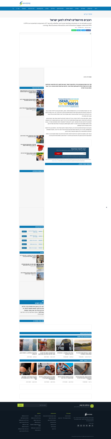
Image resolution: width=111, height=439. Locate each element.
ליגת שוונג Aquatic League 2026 (35, 425)
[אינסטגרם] (78, 425)
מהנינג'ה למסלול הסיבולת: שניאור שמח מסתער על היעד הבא (65, 377)
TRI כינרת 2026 (38, 416)
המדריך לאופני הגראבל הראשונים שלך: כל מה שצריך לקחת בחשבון (28, 273)
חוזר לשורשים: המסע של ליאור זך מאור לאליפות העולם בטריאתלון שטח (46, 353)
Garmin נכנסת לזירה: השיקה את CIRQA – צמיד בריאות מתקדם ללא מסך (29, 378)
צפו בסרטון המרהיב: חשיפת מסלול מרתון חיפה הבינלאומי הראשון (28, 108)
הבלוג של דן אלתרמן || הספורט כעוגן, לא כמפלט (28, 353)
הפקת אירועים (68, 416)
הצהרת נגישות (53, 424)
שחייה (76, 8)
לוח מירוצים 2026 (25, 416)
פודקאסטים (40, 8)
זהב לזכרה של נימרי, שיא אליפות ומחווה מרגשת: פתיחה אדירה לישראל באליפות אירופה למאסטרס (28, 91)
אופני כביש (88, 14)
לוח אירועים (31, 8)
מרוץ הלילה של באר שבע (23, 422)
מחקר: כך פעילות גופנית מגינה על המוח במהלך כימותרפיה (83, 353)
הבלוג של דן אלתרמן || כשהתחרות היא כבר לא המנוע (65, 353)
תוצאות (24, 8)
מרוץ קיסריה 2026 (37, 420)
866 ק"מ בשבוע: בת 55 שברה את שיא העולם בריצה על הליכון (28, 153)
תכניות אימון (60, 8)
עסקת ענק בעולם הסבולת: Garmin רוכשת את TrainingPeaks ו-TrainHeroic (47, 378)
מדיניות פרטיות (53, 422)
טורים (47, 8)
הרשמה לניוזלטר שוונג (52, 420)
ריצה (96, 8)
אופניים (83, 8)
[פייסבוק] (92, 425)
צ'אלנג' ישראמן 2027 (24, 418)
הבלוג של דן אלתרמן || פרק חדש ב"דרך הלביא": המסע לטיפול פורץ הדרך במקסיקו (28, 256)
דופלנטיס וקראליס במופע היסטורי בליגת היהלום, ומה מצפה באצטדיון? (28, 100)
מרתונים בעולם (38, 430)
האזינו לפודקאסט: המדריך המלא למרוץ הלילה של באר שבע (28, 136)
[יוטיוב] (84, 425)
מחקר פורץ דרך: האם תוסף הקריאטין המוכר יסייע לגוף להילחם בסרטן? (29, 264)
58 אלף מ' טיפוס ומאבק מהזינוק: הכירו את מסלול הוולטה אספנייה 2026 (28, 145)
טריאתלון (90, 8)
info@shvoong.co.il (55, 160)
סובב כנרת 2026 (25, 424)
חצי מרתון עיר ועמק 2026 (36, 428)
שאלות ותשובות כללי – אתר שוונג (64, 418)
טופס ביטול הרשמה (52, 418)
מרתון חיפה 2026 (25, 426)
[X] (87, 425)
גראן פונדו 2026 (38, 422)
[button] (88, 30)
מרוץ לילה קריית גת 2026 (36, 418)
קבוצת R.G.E (53, 426)
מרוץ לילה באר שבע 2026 (23, 420)
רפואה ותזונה (69, 8)
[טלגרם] (89, 425)
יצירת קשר (54, 429)
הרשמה (20, 405)
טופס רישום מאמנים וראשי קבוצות (49, 416)
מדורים (53, 8)
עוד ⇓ (17, 8)
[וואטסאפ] (81, 425)
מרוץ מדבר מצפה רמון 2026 (23, 429)
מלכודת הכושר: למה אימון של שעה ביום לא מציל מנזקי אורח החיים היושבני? (83, 378)
